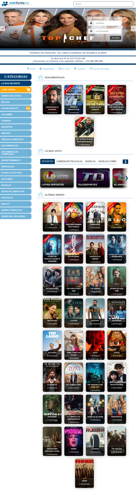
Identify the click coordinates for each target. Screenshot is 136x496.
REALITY (5, 204)
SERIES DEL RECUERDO (13, 216)
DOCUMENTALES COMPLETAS (9, 153)
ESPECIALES (7, 166)
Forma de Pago (100, 69)
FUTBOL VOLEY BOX (11, 173)
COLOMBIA (6, 114)
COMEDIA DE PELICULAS (69, 161)
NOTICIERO (7, 179)
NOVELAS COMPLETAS (12, 191)
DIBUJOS (5, 133)
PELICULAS (7, 198)
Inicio (32, 69)
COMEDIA (6, 121)
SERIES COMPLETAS (11, 210)
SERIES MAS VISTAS (11, 96)
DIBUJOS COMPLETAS (12, 139)
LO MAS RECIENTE (10, 83)
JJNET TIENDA (8, 89)
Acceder (116, 38)
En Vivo (65, 69)
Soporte (80, 69)
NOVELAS (6, 185)
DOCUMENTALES (9, 145)
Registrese (48, 69)
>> (133, 28)
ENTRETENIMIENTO (11, 160)
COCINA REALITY (9, 108)
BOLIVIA (5, 102)
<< (2, 28)
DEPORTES (6, 127)
